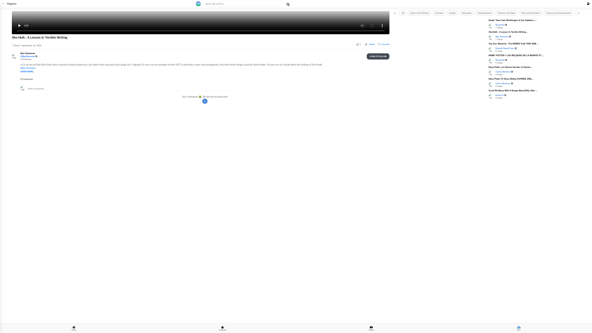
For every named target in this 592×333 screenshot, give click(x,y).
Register (10, 3)
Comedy (439, 13)
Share (371, 44)
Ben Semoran (502, 36)
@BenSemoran (27, 56)
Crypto (452, 13)
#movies (30, 68)
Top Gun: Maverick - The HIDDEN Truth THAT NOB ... (514, 44)
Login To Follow (378, 56)
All (403, 13)
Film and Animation (530, 13)
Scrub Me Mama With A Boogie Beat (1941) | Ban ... (513, 90)
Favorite (384, 44)
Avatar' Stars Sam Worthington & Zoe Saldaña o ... (513, 20)
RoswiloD (500, 25)
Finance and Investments (558, 13)
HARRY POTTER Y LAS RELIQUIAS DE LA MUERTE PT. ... (516, 55)
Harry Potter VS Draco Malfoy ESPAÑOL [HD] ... (511, 79)
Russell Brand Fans (505, 48)
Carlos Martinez (503, 72)
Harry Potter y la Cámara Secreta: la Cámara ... (511, 67)
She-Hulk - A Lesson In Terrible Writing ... (508, 32)
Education (467, 13)
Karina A (499, 95)
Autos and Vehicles (419, 13)
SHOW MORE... (27, 71)
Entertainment (484, 13)
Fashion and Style (506, 13)
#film (23, 68)
